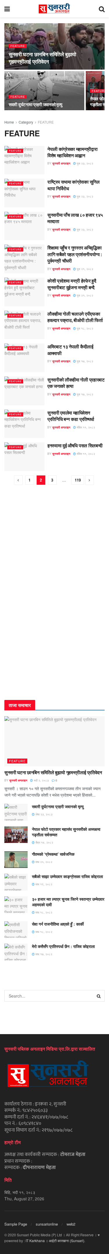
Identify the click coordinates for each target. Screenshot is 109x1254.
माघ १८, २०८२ (43, 912)
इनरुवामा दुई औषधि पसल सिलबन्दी (75, 445)
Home (9, 122)
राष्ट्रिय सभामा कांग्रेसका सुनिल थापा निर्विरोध (73, 184)
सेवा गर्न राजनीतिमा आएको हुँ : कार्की (58, 924)
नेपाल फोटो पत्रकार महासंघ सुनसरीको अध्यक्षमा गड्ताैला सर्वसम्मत (66, 832)
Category (26, 122)
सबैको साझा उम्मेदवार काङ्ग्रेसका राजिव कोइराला (67, 876)
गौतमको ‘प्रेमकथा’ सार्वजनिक (53, 854)
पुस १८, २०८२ (84, 328)
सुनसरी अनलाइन (61, 163)
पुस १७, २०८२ (84, 361)
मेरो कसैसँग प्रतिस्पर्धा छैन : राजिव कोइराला (63, 946)
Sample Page (15, 1224)
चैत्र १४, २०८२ (44, 842)
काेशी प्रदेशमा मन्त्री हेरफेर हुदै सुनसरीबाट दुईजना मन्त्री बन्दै (71, 283)
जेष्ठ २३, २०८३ (44, 814)
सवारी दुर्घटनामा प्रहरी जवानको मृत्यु (35, 104)
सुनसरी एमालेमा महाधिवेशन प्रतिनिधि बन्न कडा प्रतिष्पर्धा (70, 415)
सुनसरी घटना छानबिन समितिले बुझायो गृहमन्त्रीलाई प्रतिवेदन (42, 57)
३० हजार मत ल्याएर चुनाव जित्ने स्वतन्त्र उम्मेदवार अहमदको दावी (68, 902)
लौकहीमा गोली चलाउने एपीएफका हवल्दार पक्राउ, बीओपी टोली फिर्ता (75, 316)
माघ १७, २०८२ (43, 954)
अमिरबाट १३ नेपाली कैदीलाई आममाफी (70, 349)
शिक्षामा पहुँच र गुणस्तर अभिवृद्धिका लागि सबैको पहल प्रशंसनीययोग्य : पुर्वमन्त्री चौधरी (74, 254)
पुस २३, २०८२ (84, 163)
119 (78, 480)
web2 (71, 1224)
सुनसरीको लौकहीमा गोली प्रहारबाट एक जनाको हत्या (76, 382)
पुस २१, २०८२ (84, 269)
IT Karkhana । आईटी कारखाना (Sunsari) (55, 1240)
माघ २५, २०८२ (43, 862)
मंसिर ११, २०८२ (85, 427)
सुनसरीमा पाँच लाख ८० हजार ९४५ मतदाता (75, 218)
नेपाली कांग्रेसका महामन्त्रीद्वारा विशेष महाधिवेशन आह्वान (72, 152)
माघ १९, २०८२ (43, 884)
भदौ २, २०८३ (41, 780)
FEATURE (17, 46)
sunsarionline (47, 1224)
